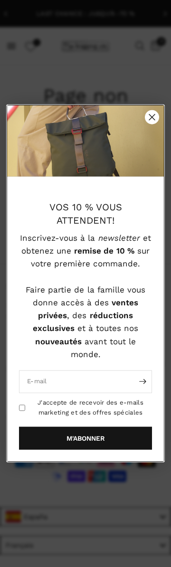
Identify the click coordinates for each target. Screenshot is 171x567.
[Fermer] (152, 117)
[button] (85, 438)
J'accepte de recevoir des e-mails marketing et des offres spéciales (90, 407)
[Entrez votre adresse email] (142, 381)
